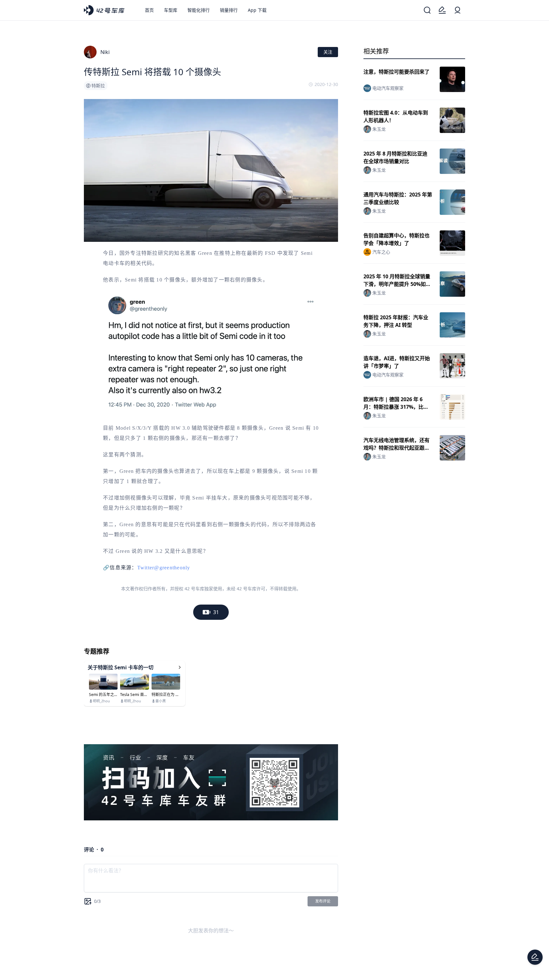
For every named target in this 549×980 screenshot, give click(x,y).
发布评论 (322, 901)
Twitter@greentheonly (163, 567)
